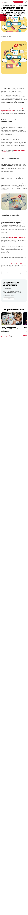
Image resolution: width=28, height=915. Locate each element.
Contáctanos (18, 2)
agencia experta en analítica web (17, 237)
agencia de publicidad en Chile (14, 263)
